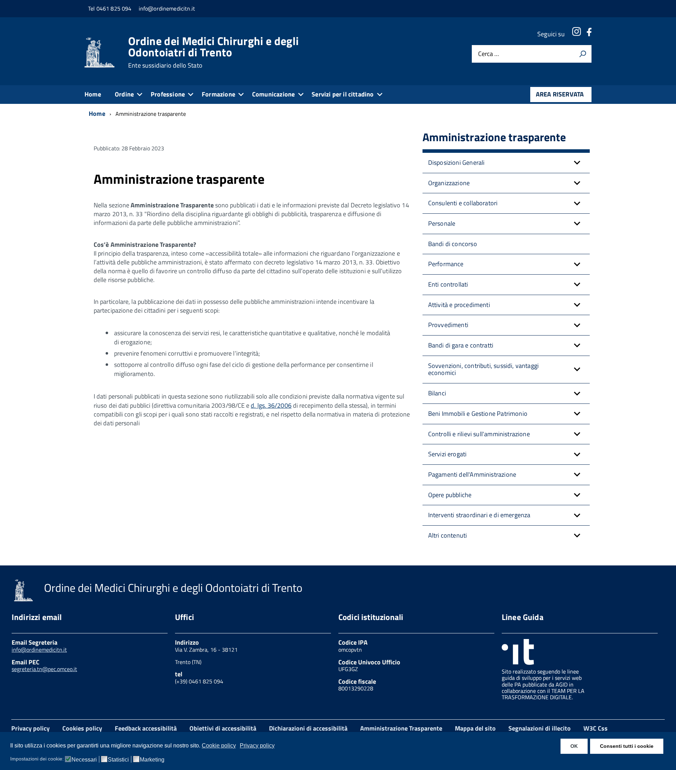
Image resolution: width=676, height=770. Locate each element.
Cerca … (488, 54)
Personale (442, 223)
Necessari (84, 760)
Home (92, 94)
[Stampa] (583, 54)
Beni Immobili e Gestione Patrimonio (477, 413)
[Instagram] (576, 34)
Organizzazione (449, 183)
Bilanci (437, 393)
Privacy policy (30, 728)
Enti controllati (448, 284)
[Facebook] (589, 34)
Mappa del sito (475, 728)
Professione (168, 94)
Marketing (152, 760)
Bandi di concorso (452, 244)
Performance (446, 264)
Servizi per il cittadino (343, 94)
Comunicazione (273, 94)
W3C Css (595, 728)
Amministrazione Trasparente (401, 728)
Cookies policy (82, 728)
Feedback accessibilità (146, 728)
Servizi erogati (447, 454)
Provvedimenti (448, 325)
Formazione (218, 94)
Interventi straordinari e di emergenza (479, 515)
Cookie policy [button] (219, 746)
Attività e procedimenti (459, 304)
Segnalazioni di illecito (539, 728)
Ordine (124, 94)
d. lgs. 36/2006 (271, 405)
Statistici (118, 760)
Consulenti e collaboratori (463, 203)
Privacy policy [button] (257, 746)
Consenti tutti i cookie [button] (626, 746)
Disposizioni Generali (456, 162)
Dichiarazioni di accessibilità (308, 728)
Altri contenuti (447, 535)
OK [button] (574, 746)
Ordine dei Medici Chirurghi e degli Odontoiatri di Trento (213, 52)
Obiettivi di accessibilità (222, 728)
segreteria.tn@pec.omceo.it (44, 669)
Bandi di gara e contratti (461, 345)
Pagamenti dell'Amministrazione (472, 474)
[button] (577, 163)
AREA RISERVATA (560, 94)
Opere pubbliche (450, 495)
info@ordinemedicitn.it (39, 649)
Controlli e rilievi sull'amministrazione (479, 434)
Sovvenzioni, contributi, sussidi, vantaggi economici (483, 369)
